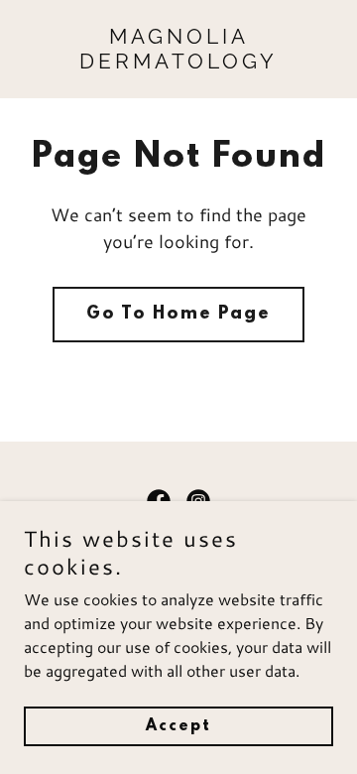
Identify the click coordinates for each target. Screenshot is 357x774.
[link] (178, 62)
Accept (178, 726)
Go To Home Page (178, 314)
